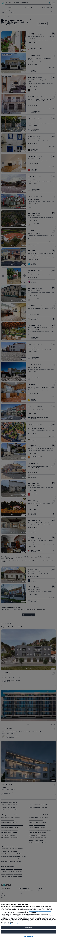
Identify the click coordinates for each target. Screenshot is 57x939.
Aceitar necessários (28, 932)
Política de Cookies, (34, 911)
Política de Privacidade (45, 911)
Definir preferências (28, 936)
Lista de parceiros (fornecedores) (9, 923)
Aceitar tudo (28, 927)
